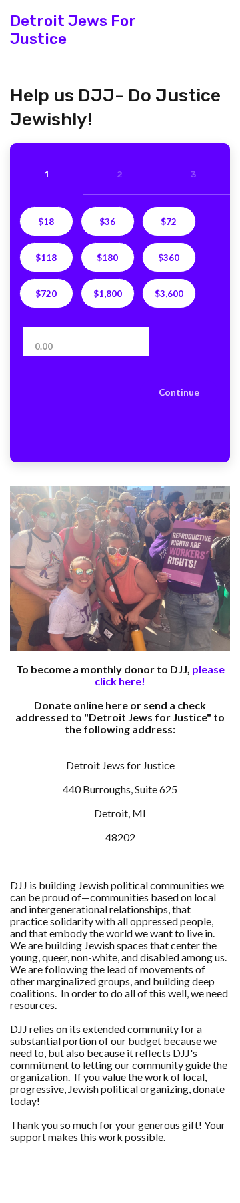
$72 (169, 221)
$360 (168, 257)
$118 (46, 257)
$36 (107, 221)
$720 (46, 293)
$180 (107, 257)
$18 (46, 221)
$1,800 (107, 293)
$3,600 (169, 293)
